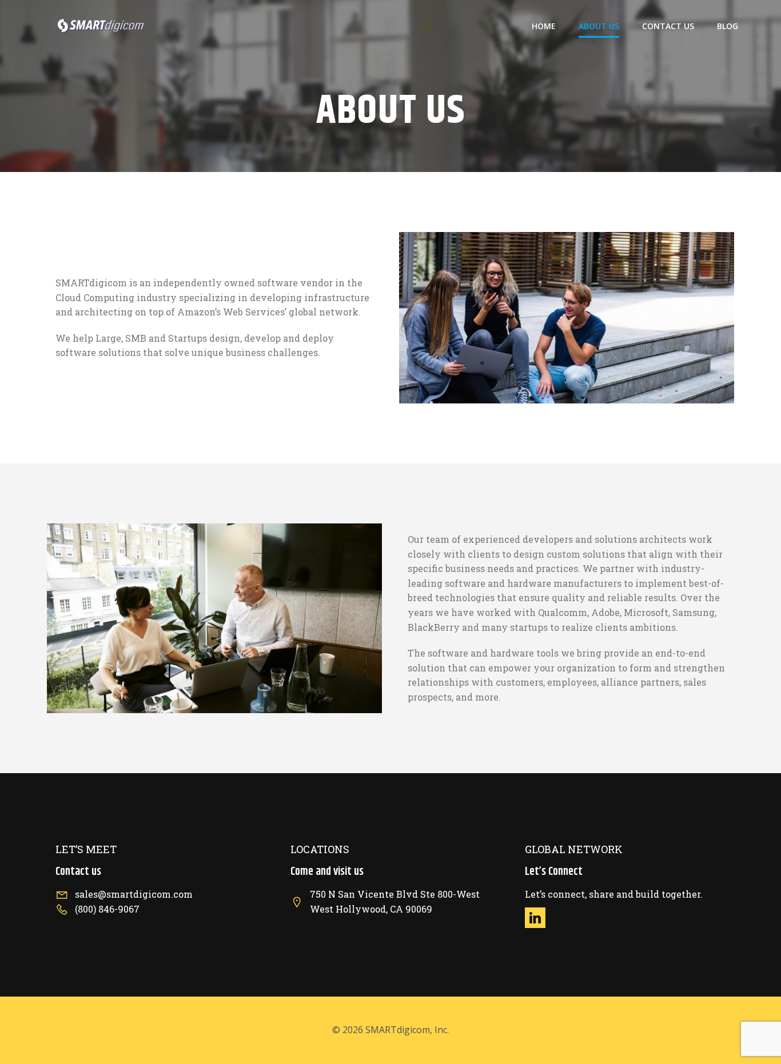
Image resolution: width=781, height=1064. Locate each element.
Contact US (668, 26)
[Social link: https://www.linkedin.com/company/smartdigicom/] (539, 917)
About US (599, 26)
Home (544, 26)
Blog (727, 26)
